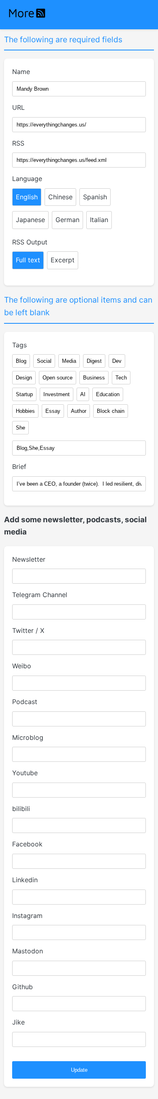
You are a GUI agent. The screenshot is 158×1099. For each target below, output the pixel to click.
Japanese (30, 220)
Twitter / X (28, 630)
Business (94, 378)
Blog (21, 361)
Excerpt (63, 260)
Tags (19, 345)
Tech (121, 378)
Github (22, 987)
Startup (24, 394)
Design (24, 378)
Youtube (25, 773)
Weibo (21, 666)
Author (78, 411)
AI (82, 394)
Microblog (27, 737)
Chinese (60, 197)
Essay (52, 411)
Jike (18, 1022)
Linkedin (25, 880)
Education (108, 394)
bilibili (21, 809)
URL (18, 107)
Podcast (24, 702)
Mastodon (27, 951)
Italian (99, 220)
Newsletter (28, 559)
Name (21, 72)
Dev (117, 361)
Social (44, 361)
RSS (18, 143)
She (20, 428)
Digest (94, 361)
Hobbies (25, 411)
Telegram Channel (39, 595)
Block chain (110, 411)
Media (69, 361)
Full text (28, 260)
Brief (19, 466)
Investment (56, 394)
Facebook (27, 844)
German (67, 220)
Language (27, 178)
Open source (58, 378)
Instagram (27, 915)
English (27, 197)
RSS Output (29, 242)
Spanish (95, 197)
